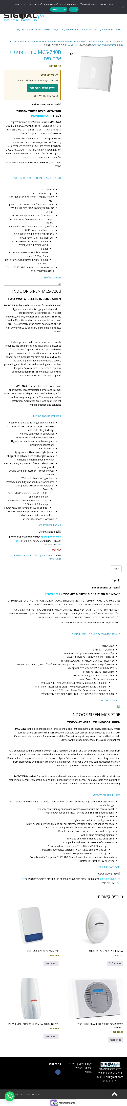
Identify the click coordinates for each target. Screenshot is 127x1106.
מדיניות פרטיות (59, 9)
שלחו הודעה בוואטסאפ (42, 88)
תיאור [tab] (116, 568)
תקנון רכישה (85, 1064)
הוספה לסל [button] (115, 963)
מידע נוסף (51, 963)
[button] (71, 54)
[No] (123, 7)
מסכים (74, 9)
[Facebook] (58, 1072)
